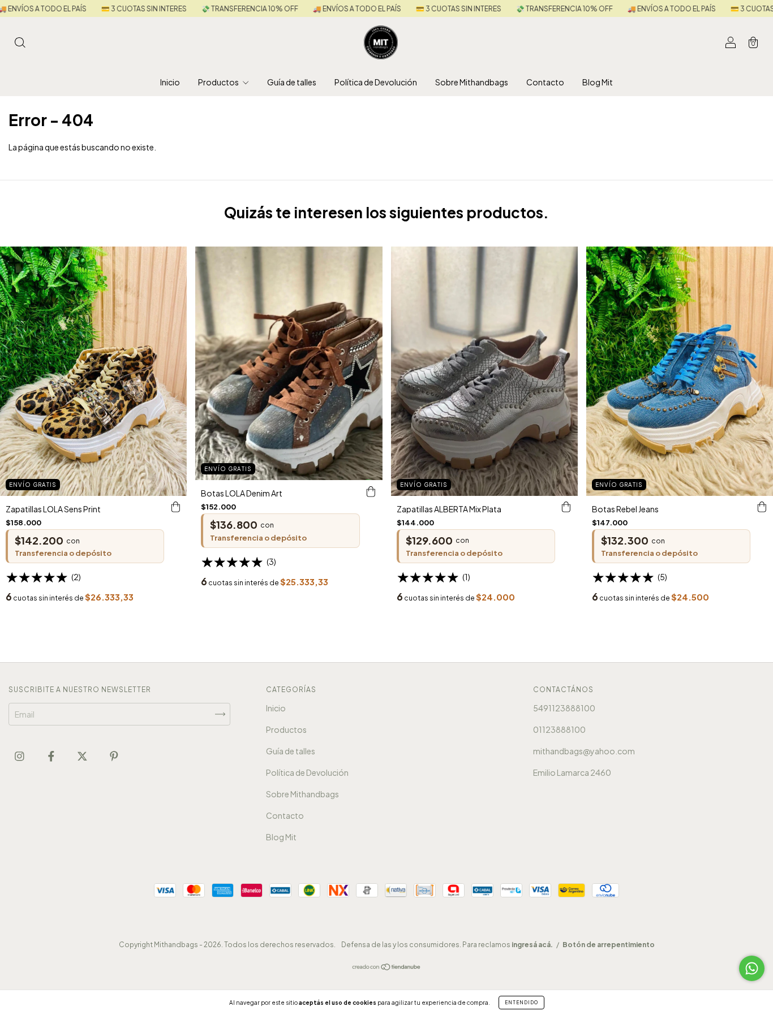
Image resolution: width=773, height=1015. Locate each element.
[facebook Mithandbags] (51, 755)
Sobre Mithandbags (471, 82)
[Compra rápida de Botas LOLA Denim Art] (371, 491)
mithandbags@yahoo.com (584, 751)
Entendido (521, 1002)
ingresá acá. (532, 944)
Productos (219, 82)
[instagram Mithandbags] (20, 755)
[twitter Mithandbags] (83, 755)
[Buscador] (19, 43)
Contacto (545, 82)
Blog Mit (597, 82)
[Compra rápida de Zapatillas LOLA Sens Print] (175, 507)
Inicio (170, 82)
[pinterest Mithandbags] (114, 755)
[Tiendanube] (386, 967)
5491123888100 (564, 708)
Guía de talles (291, 82)
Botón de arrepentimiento (608, 944)
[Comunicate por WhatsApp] (752, 968)
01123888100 (559, 729)
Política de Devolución (375, 82)
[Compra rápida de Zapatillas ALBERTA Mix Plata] (566, 507)
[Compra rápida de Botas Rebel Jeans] (761, 507)
